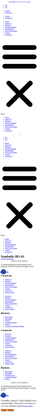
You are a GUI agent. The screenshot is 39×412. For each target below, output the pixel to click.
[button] (19, 76)
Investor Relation (10, 27)
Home (7, 22)
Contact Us (8, 13)
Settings (10, 410)
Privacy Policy (10, 292)
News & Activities (11, 31)
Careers (7, 11)
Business (8, 25)
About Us (8, 23)
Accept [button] (4, 410)
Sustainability (9, 29)
